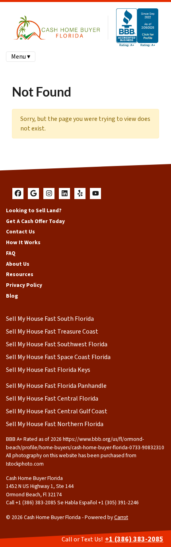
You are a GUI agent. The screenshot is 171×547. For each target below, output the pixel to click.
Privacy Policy (24, 285)
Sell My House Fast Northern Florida (54, 424)
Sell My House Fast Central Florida (52, 398)
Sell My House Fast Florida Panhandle (56, 385)
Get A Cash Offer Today (35, 221)
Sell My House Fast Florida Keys (48, 369)
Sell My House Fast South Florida (50, 318)
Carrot (121, 517)
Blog (12, 296)
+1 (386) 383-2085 (134, 539)
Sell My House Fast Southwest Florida (56, 344)
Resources (19, 274)
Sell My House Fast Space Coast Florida (58, 357)
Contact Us (20, 231)
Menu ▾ (20, 56)
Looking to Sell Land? (34, 210)
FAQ (11, 253)
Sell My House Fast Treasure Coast (52, 331)
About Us (17, 264)
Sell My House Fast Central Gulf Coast (56, 411)
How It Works (23, 242)
